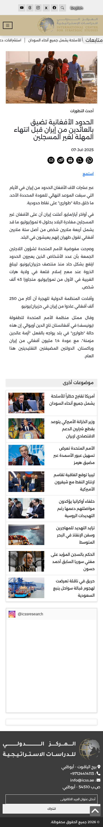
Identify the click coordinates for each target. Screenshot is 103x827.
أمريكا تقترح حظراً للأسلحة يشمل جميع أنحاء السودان (72, 400)
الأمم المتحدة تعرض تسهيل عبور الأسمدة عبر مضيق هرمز (74, 455)
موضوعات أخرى (78, 382)
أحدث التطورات (82, 111)
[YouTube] (21, 7)
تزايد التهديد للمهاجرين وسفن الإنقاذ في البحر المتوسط (75, 535)
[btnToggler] (7, 25)
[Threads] (30, 7)
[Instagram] (38, 7)
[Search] (62, 7)
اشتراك (51, 808)
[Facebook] (54, 7)
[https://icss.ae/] (52, 749)
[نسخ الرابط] (60, 160)
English (76, 8)
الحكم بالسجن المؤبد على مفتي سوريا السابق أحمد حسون (73, 561)
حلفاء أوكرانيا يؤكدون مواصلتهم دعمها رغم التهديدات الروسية (76, 508)
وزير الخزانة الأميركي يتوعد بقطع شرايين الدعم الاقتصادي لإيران (73, 428)
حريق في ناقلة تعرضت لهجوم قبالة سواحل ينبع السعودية (74, 588)
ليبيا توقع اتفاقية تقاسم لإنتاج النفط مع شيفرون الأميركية (74, 482)
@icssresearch (30, 614)
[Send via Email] (51, 160)
